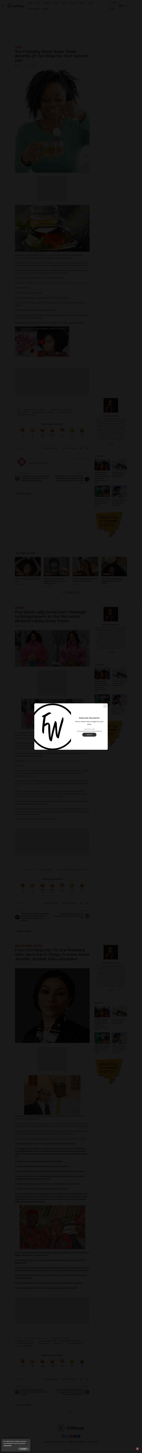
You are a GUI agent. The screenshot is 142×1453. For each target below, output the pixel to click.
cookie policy (7, 1445)
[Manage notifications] (137, 1448)
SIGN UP (89, 734)
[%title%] (105, 705)
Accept (23, 1449)
